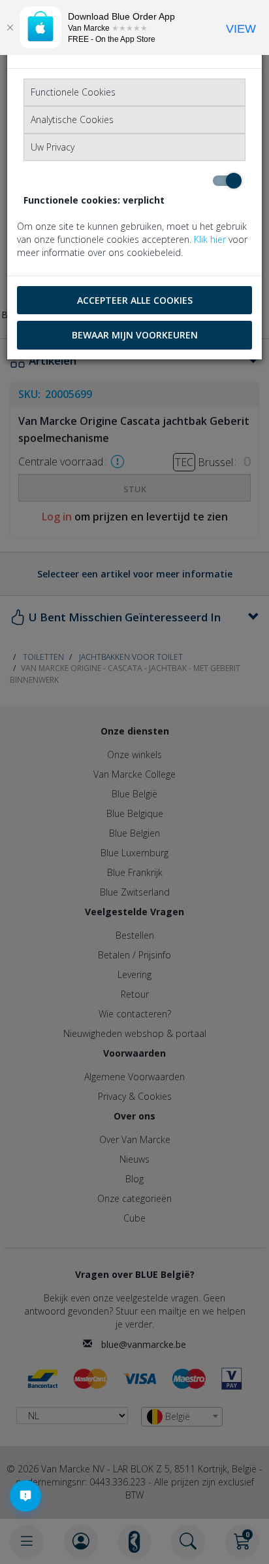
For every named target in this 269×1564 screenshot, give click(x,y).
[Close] (10, 27)
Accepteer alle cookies (135, 300)
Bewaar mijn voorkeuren (135, 335)
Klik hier (210, 239)
